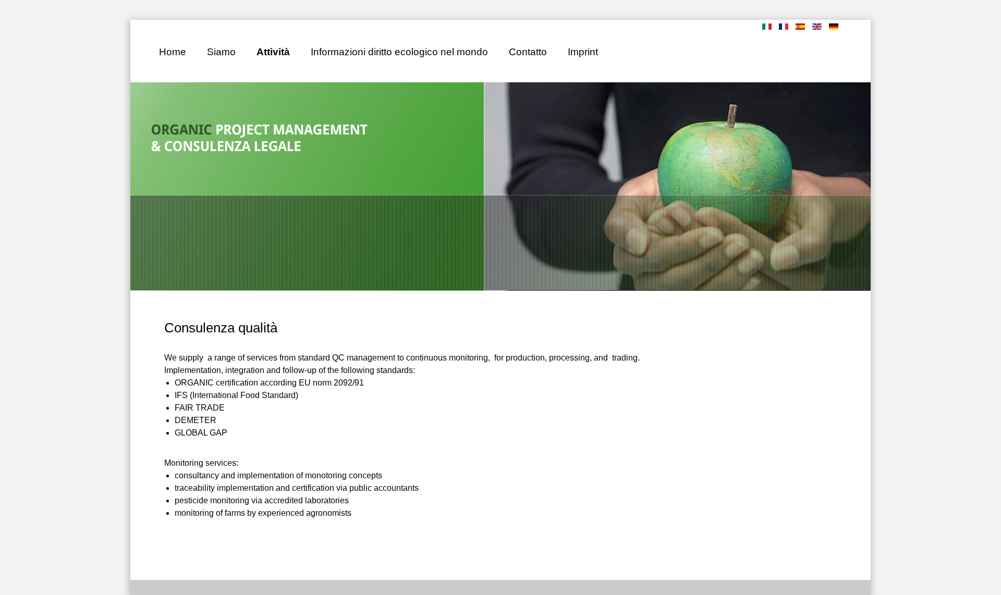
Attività (273, 51)
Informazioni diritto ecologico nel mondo (399, 51)
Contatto (528, 51)
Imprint (583, 51)
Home (172, 51)
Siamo (221, 51)
